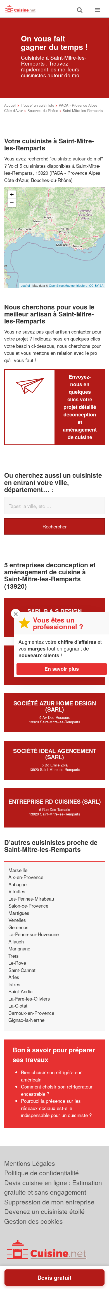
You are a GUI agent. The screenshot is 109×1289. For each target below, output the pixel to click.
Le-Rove (17, 962)
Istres (14, 984)
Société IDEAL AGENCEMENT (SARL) (54, 754)
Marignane (19, 948)
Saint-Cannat (21, 969)
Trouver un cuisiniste (37, 105)
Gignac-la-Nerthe (26, 1019)
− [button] (12, 202)
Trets (13, 955)
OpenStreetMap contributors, (69, 285)
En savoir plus (61, 668)
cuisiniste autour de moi (76, 158)
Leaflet (25, 285)
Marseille (17, 869)
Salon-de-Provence (28, 905)
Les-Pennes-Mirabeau (31, 898)
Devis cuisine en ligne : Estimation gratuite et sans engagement (53, 1187)
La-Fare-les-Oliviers (29, 998)
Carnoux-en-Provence (31, 1012)
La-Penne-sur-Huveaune (33, 934)
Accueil (10, 105)
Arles (13, 976)
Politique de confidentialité (41, 1172)
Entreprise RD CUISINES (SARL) (54, 801)
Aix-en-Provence (25, 876)
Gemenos (18, 927)
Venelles (17, 919)
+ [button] (12, 194)
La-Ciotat (17, 1005)
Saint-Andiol (21, 991)
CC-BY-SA (96, 285)
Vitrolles (16, 891)
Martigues (18, 912)
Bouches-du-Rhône (42, 110)
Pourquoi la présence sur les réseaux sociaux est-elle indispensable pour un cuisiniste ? (56, 1107)
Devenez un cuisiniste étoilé (44, 1211)
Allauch (16, 941)
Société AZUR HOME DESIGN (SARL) (54, 706)
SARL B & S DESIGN (54, 611)
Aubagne (17, 884)
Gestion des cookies (33, 1221)
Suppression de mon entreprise (49, 1201)
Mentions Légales (29, 1163)
